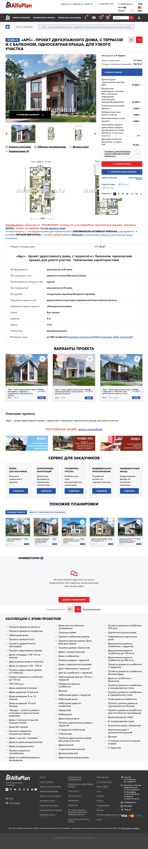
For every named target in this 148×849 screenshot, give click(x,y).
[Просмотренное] (94, 17)
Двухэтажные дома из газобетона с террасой (120, 645)
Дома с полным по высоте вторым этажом (23, 721)
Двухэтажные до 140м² (121, 717)
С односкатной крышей (72, 749)
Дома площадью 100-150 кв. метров (25, 656)
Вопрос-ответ (81, 146)
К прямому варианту (28, 115)
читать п (83, 429)
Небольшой (65, 714)
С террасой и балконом (72, 729)
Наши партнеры (103, 777)
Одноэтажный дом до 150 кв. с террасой (76, 678)
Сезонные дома (67, 632)
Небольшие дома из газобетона (70, 704)
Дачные (63, 690)
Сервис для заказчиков (69, 18)
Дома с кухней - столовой (23, 738)
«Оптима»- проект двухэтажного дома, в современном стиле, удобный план (15, 540)
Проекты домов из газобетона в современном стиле (125, 693)
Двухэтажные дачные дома (74, 757)
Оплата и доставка (20, 146)
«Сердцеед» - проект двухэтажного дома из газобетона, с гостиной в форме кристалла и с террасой (71, 540)
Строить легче (14, 225)
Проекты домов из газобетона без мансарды (125, 672)
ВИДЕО (10, 228)
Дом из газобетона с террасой (75, 672)
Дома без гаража (18, 726)
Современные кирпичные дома (122, 638)
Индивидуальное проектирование (74, 778)
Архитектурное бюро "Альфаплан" (14, 784)
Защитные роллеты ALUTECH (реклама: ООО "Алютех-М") (101, 337)
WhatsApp (109, 188)
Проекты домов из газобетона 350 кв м (125, 627)
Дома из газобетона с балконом (120, 679)
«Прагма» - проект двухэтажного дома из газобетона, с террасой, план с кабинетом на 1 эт (99, 540)
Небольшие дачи (68, 699)
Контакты (100, 796)
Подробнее (19, 380)
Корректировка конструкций (51, 810)
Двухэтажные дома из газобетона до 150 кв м (121, 652)
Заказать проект (123, 164)
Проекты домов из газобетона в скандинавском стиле (125, 686)
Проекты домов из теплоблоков (19, 752)
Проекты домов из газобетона (26, 631)
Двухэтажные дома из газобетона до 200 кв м (121, 659)
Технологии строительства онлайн (78, 820)
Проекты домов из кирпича (24, 626)
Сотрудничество (103, 805)
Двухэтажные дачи (69, 718)
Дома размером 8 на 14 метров (22, 697)
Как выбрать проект (47, 801)
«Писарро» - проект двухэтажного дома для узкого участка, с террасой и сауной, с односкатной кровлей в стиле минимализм (127, 540)
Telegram (124, 184)
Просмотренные (74, 796)
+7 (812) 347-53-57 (131, 794)
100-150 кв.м (16, 683)
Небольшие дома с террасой (75, 695)
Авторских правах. (130, 828)
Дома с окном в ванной (72, 651)
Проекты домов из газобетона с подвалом (125, 666)
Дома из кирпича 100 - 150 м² (25, 665)
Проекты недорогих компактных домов (20, 732)
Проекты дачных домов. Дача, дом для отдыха (75, 642)
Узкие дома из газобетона (122, 699)
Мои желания (73, 800)
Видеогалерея (102, 786)
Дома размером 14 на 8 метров (22, 704)
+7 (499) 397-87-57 (131, 799)
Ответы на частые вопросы (50, 796)
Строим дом (73, 805)
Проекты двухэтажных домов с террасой (76, 724)
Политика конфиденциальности (109, 815)
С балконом (65, 733)
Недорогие (65, 710)
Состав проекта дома (52, 228)
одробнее (95, 429)
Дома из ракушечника (21, 746)
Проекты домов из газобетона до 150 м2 (26, 678)
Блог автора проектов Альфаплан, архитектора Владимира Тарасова (77, 812)
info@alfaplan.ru (126, 4)
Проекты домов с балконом (74, 647)
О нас (99, 791)
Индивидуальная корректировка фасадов (80, 785)
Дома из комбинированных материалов (24, 759)
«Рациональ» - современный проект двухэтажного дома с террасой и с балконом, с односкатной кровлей (42, 540)
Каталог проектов (21, 18)
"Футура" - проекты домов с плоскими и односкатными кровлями (24, 713)
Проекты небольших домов (74, 636)
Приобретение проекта (44, 18)
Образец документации (52, 146)
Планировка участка (47, 815)
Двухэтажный (66, 745)
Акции (99, 819)
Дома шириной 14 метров (23, 692)
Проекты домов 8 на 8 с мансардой (22, 645)
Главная (43, 777)
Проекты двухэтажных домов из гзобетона (25, 671)
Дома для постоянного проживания (71, 627)
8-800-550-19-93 (106, 4)
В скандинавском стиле (121, 721)
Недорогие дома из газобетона (69, 685)
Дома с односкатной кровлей (75, 664)
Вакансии (100, 810)
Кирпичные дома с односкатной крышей (120, 731)
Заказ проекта (73, 791)
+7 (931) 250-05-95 (131, 790)
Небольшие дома (18, 635)
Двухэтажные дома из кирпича (26, 661)
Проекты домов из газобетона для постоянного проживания (125, 711)
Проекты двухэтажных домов (25, 650)
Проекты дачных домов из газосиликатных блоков (122, 704)
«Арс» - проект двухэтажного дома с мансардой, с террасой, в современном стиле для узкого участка (22, 392)
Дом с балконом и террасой (74, 668)
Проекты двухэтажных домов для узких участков (75, 739)
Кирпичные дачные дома (122, 632)
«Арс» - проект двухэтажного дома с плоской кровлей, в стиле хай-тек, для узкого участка (70, 392)
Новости (100, 801)
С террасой (114, 747)
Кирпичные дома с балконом (124, 725)
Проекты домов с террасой (74, 660)
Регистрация (14, 803)
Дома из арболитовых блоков (25, 742)
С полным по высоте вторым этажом (124, 742)
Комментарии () (19, 151)
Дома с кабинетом (69, 656)
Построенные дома (104, 782)
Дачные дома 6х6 (68, 753)
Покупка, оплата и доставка (50, 786)
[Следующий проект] (78, 609)
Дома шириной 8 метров (23, 688)
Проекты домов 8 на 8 (21, 639)
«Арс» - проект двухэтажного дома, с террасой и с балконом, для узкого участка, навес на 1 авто (116, 392)
